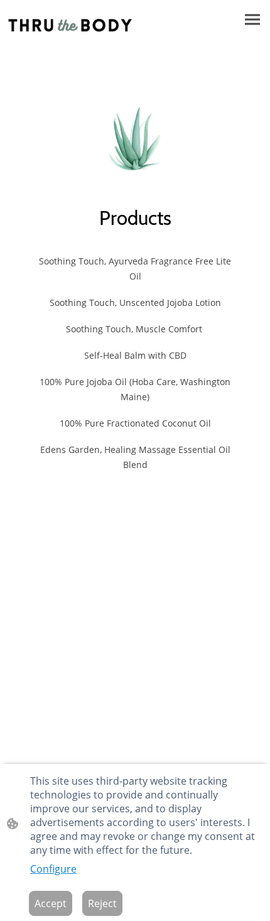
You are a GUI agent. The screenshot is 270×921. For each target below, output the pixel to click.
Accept (51, 903)
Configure (53, 869)
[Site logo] (70, 25)
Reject (102, 903)
